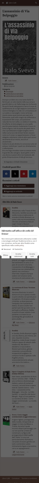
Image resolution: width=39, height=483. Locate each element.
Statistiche (18, 249)
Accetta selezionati (18, 255)
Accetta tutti (32, 255)
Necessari (7, 249)
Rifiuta (5, 255)
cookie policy (19, 245)
